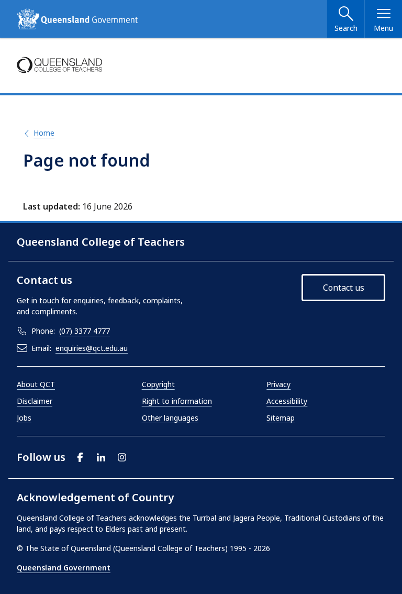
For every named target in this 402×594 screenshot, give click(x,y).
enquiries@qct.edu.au (91, 348)
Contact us (343, 287)
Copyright (158, 384)
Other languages (170, 418)
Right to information (177, 401)
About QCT (36, 384)
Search (346, 28)
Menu (383, 28)
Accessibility (286, 401)
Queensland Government (63, 568)
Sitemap (280, 418)
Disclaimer (34, 401)
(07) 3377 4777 (84, 331)
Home (44, 133)
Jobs (24, 418)
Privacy (278, 384)
